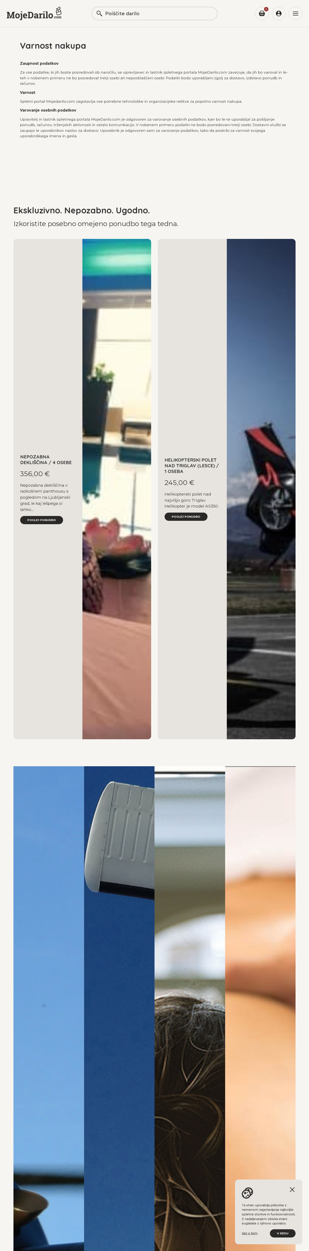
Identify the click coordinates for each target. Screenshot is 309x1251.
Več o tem (250, 1233)
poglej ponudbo (41, 520)
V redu (282, 1233)
